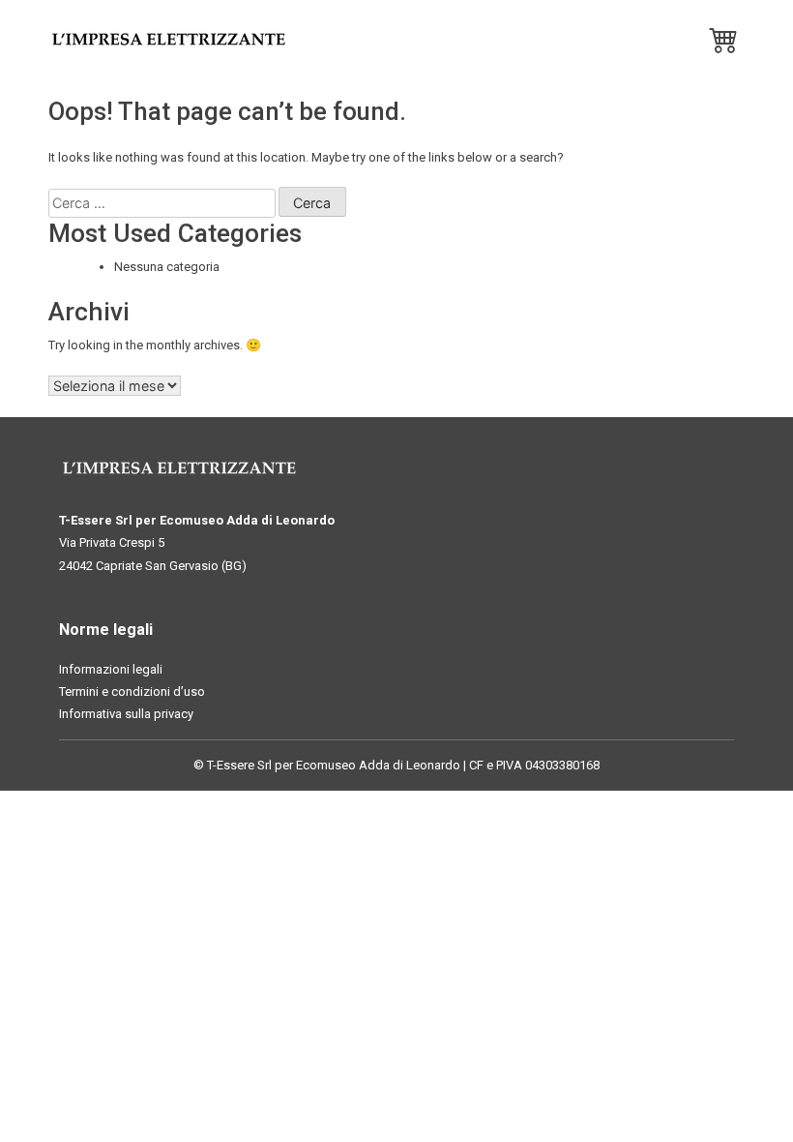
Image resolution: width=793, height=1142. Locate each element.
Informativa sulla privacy (126, 713)
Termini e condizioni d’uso (132, 691)
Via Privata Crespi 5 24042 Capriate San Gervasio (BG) (153, 553)
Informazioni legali (110, 669)
